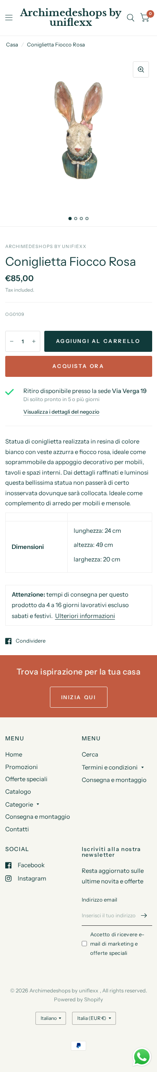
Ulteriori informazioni (85, 616)
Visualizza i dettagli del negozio (61, 411)
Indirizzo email (100, 899)
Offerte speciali (26, 779)
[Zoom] (141, 69)
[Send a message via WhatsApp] (142, 1057)
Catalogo (18, 791)
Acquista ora (78, 366)
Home (13, 754)
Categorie (19, 804)
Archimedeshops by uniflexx (71, 17)
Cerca (90, 754)
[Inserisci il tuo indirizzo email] (144, 915)
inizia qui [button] (78, 697)
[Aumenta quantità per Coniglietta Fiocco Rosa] (34, 341)
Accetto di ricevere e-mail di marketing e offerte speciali (117, 943)
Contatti (17, 829)
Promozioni (21, 767)
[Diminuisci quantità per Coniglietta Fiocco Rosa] (12, 341)
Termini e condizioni (110, 767)
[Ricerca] (130, 18)
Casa (12, 44)
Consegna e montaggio (37, 816)
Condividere (30, 641)
